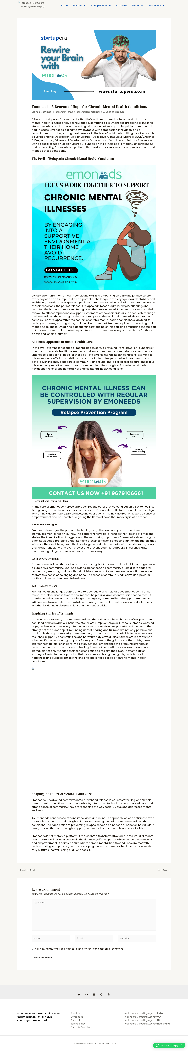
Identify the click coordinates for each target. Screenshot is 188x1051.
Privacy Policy (78, 1020)
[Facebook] (94, 994)
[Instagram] (101, 994)
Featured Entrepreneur (88, 111)
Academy (121, 5)
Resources (137, 5)
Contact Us (77, 1016)
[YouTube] (86, 994)
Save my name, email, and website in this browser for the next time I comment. (79, 948)
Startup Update (99, 5)
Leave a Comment (42, 111)
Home (64, 5)
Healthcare (155, 5)
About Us (75, 1013)
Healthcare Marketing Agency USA (142, 1016)
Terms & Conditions (81, 1027)
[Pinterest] (109, 994)
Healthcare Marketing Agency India (143, 1013)
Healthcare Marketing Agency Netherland (147, 1023)
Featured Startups (65, 111)
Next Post (163, 870)
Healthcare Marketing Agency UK (142, 1020)
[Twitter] (79, 994)
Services (77, 5)
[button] (169, 1045)
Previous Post (26, 870)
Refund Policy (78, 1023)
